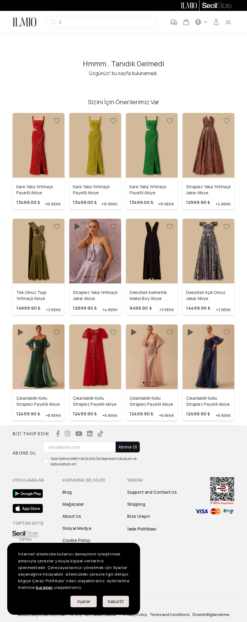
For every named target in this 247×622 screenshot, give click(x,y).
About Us (71, 516)
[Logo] (24, 22)
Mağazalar (73, 504)
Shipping (136, 504)
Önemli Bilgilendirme (211, 614)
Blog (67, 492)
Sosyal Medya (76, 528)
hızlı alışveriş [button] (38, 165)
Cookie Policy (76, 540)
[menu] (228, 22)
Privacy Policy (135, 614)
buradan (44, 587)
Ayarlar (83, 601)
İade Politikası (141, 529)
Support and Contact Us (152, 492)
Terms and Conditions (170, 614)
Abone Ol (127, 447)
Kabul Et (116, 601)
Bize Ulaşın (138, 516)
